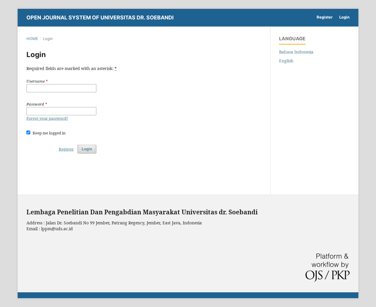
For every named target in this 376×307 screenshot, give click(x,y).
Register (325, 17)
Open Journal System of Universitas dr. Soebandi (100, 17)
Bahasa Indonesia (296, 52)
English (286, 61)
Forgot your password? (47, 118)
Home (32, 38)
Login (344, 17)
